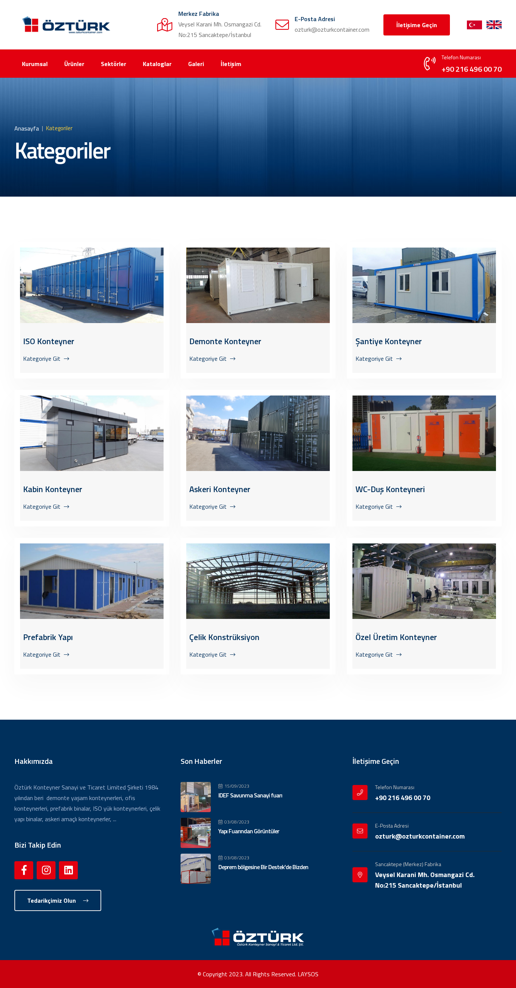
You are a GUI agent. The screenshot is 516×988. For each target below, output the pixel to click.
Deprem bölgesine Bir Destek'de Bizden (263, 866)
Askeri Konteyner (219, 489)
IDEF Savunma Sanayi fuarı (250, 795)
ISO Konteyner (48, 341)
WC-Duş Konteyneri (390, 489)
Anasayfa (26, 128)
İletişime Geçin (416, 24)
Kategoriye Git (42, 358)
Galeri (196, 63)
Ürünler (74, 63)
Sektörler (113, 63)
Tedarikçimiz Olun (52, 900)
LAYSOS (308, 974)
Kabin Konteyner (52, 489)
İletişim (231, 63)
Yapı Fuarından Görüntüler (248, 831)
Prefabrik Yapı (48, 637)
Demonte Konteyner (225, 341)
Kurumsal (35, 63)
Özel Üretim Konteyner (396, 637)
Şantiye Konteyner (388, 341)
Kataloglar (157, 63)
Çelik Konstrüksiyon (224, 637)
